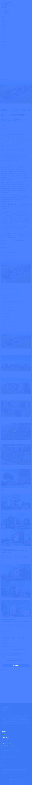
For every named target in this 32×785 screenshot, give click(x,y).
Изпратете (16, 665)
